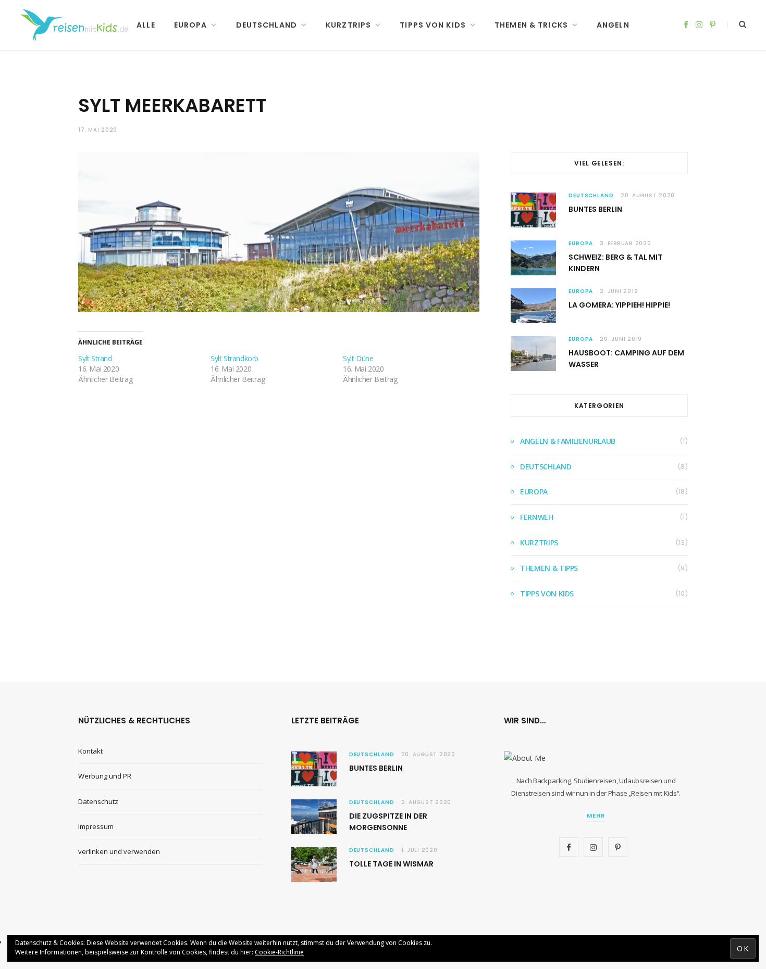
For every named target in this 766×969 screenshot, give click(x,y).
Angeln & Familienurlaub (567, 441)
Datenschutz (98, 801)
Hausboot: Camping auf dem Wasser (626, 358)
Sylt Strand (95, 358)
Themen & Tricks (531, 25)
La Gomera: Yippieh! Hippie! (619, 305)
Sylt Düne (358, 358)
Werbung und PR (104, 776)
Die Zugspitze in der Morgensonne (388, 822)
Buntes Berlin (595, 209)
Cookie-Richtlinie (279, 952)
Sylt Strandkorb (234, 358)
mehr (596, 815)
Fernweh (536, 517)
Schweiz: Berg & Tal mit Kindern (615, 263)
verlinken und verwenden (119, 851)
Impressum (96, 826)
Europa (190, 25)
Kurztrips (348, 25)
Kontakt (90, 751)
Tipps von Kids (433, 25)
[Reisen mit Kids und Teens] (77, 25)
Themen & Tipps (549, 568)
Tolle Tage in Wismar (391, 864)
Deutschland (266, 25)
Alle (146, 25)
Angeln (613, 25)
